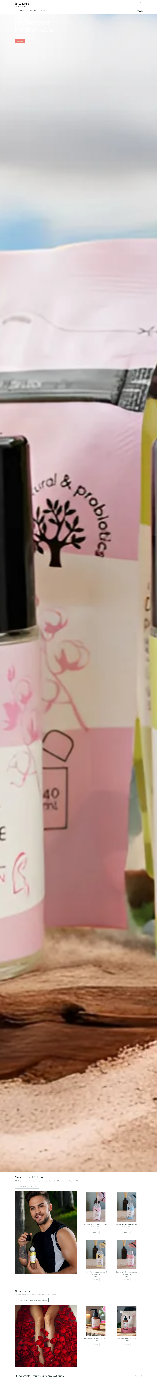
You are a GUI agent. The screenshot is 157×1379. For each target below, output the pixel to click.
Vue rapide (95, 1232)
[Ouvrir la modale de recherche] (133, 11)
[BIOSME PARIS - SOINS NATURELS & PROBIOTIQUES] (22, 5)
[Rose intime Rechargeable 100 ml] (95, 1321)
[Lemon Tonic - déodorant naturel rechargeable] (95, 1254)
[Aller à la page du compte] (137, 11)
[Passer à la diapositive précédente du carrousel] (136, 1376)
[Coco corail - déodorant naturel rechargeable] (126, 1254)
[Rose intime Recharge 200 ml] (126, 1321)
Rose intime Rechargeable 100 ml (95, 1338)
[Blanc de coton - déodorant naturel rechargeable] (95, 1207)
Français (138, 2)
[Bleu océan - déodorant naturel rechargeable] (126, 1207)
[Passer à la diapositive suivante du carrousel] (140, 1376)
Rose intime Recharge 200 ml (126, 1338)
